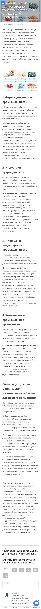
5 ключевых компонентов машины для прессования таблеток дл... (20, 552)
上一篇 (4, 548)
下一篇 (4, 557)
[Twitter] (21, 570)
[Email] (35, 570)
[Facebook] (14, 570)
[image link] (21, 5)
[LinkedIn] (28, 570)
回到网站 (6, 569)
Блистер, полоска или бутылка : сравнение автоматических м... (19, 561)
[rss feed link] (5, 575)
